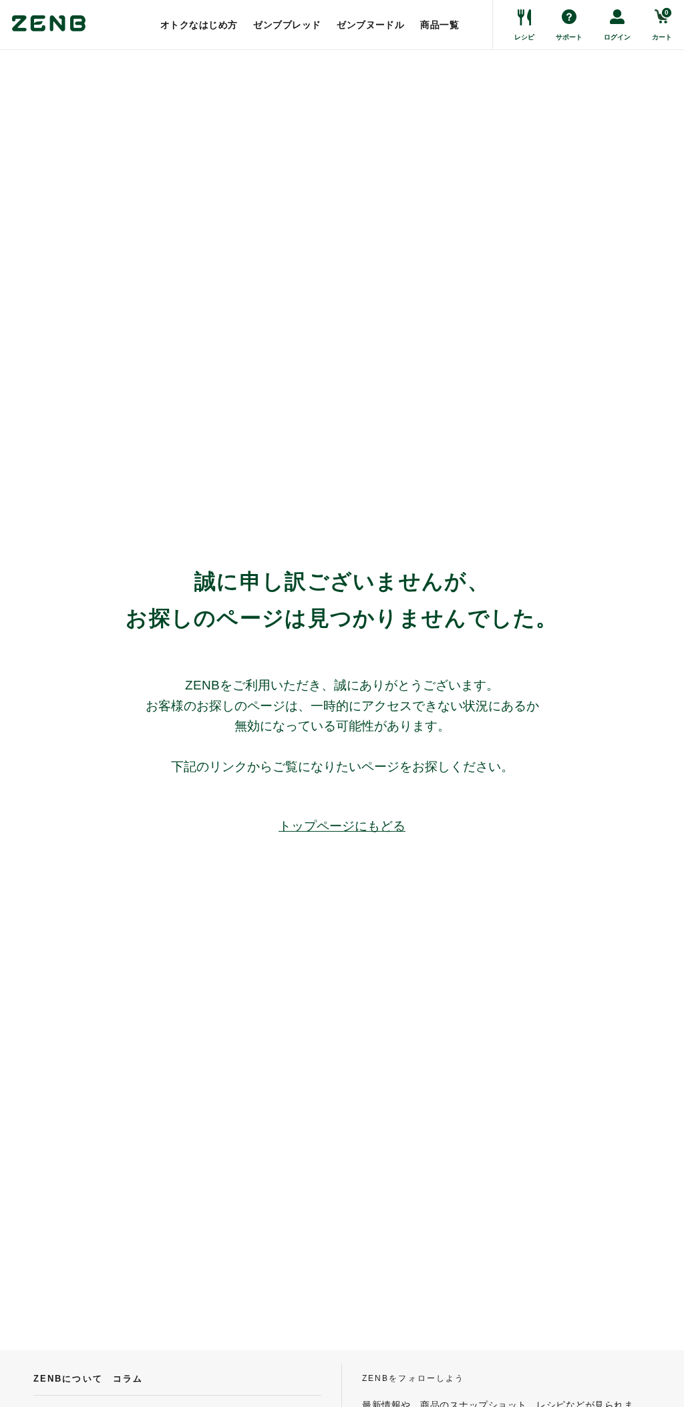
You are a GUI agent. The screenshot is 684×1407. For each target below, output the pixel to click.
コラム (128, 1379)
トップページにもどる (342, 826)
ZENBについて (68, 1379)
